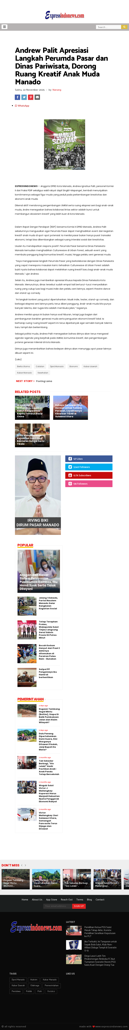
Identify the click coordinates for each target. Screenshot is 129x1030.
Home (25, 900)
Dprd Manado (57, 366)
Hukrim (33, 980)
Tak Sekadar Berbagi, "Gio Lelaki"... (76, 884)
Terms (79, 900)
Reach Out (67, 900)
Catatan (40, 366)
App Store (51, 900)
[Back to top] (121, 1022)
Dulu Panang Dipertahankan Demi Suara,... (45, 883)
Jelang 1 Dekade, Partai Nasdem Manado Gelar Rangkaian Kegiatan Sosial (48, 603)
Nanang (57, 90)
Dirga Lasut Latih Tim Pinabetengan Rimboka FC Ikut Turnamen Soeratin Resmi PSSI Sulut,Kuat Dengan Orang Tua (100, 960)
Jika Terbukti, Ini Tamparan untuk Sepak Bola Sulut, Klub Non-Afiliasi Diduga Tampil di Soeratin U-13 (100, 946)
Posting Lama (44, 381)
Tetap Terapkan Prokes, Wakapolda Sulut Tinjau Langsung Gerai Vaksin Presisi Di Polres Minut (49, 629)
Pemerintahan (52, 985)
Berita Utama (23, 366)
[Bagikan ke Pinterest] (30, 97)
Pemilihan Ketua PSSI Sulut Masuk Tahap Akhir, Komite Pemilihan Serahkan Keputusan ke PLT (99, 931)
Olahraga (34, 985)
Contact (100, 900)
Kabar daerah (90, 366)
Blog (89, 900)
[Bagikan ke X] (24, 97)
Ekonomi (74, 366)
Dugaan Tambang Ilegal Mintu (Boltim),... (13, 883)
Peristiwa (16, 991)
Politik (29, 991)
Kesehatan (43, 372)
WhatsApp (23, 106)
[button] (4, 26)
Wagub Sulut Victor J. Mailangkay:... (107, 884)
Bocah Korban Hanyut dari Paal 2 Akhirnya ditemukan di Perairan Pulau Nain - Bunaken (49, 652)
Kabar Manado (24, 372)
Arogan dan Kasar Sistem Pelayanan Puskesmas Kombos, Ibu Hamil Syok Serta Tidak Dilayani (38, 582)
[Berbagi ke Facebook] (17, 97)
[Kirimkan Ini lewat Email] (37, 97)
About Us (37, 900)
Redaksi (51, 991)
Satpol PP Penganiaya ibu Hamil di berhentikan (48, 673)
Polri (39, 991)
